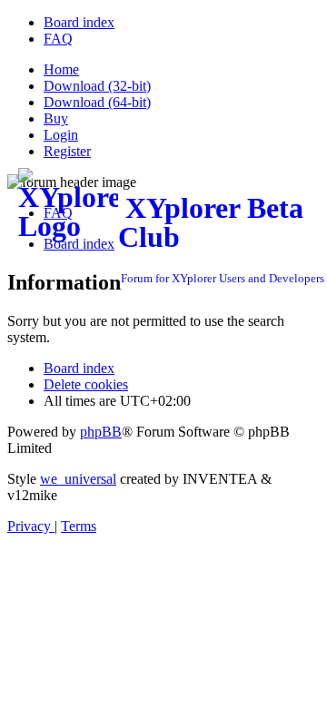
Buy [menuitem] (56, 118)
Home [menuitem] (61, 69)
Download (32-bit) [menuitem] (97, 85)
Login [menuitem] (61, 135)
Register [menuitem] (67, 151)
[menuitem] (79, 22)
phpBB (101, 431)
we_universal (78, 479)
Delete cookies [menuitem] (86, 384)
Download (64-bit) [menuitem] (97, 102)
